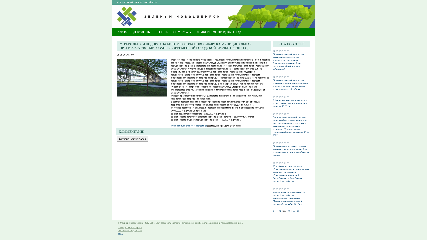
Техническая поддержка (130, 231)
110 (293, 211)
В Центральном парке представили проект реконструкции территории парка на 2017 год (290, 103)
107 (279, 211)
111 (297, 211)
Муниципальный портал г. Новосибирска (137, 2)
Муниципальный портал (130, 227)
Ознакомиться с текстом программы (189, 126)
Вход (120, 233)
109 (288, 211)
